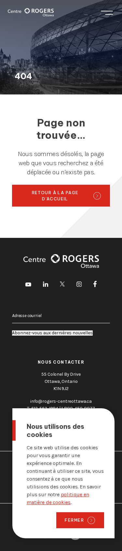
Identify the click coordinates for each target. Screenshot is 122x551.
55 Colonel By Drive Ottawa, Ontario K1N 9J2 (60, 381)
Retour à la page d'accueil (55, 195)
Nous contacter (61, 362)
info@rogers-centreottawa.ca (61, 401)
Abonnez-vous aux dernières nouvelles (52, 333)
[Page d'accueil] (31, 12)
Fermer (74, 520)
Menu (107, 12)
